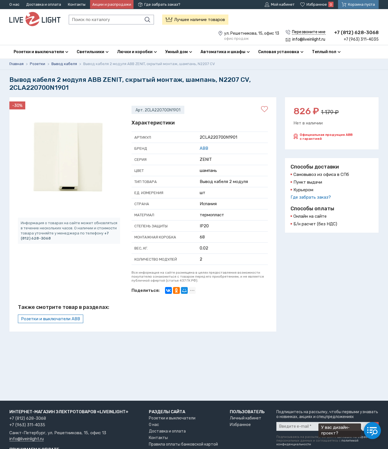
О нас (14, 4)
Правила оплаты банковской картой (183, 444)
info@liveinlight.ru (26, 439)
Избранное (240, 424)
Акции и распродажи (111, 4)
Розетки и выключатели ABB (50, 318)
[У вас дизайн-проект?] (372, 430)
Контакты (76, 4)
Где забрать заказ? (162, 4)
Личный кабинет (245, 418)
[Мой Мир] (184, 290)
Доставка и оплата (43, 4)
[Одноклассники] (176, 290)
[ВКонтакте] (168, 290)
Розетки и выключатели (172, 418)
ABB (204, 148)
